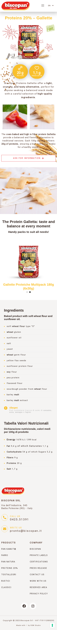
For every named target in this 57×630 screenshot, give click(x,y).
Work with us (38, 581)
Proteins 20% (9, 568)
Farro (4, 555)
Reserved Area (38, 587)
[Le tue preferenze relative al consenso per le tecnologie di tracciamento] (52, 625)
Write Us (16, 527)
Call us (15, 516)
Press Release (38, 568)
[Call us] (4, 517)
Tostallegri (8, 574)
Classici (6, 587)
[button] (27, 292)
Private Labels (39, 555)
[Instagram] (33, 606)
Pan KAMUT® (8, 549)
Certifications (39, 562)
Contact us (37, 574)
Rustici (5, 581)
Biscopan (35, 549)
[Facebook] (24, 606)
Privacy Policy (39, 594)
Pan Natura (8, 562)
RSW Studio (36, 625)
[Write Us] (4, 528)
